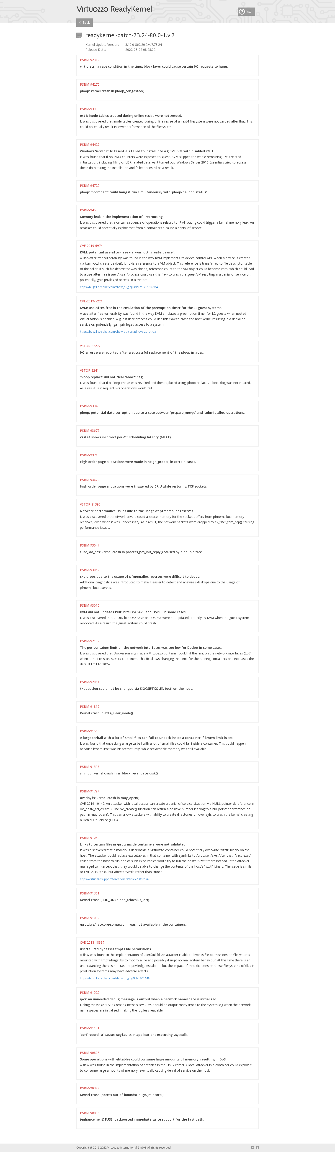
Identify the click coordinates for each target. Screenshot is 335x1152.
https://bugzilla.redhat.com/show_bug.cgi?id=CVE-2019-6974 (119, 287)
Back (86, 22)
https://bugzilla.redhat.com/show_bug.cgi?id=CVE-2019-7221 (119, 332)
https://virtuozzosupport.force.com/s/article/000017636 (116, 879)
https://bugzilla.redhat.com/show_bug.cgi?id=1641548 (114, 978)
